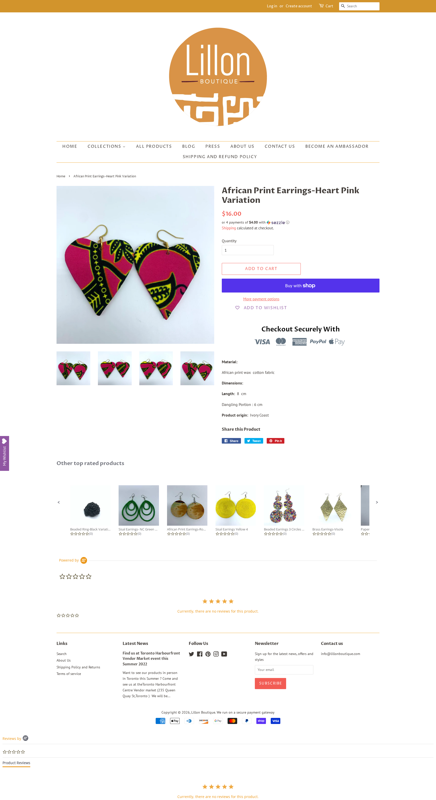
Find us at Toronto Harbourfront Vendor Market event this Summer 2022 (151, 659)
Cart (329, 6)
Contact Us (280, 146)
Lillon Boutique (203, 712)
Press (212, 146)
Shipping (229, 228)
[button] (300, 222)
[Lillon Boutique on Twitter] (191, 655)
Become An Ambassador (337, 146)
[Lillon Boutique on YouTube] (224, 655)
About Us (242, 146)
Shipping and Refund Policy (220, 157)
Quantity (229, 240)
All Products (154, 146)
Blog (188, 146)
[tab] (16, 764)
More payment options (261, 299)
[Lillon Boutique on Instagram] (216, 655)
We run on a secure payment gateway (246, 712)
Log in (272, 6)
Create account (299, 6)
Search (62, 653)
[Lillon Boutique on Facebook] (200, 655)
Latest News (135, 643)
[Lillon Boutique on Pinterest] (208, 655)
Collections (105, 146)
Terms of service (69, 673)
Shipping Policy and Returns (78, 667)
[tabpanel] (218, 791)
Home (69, 146)
